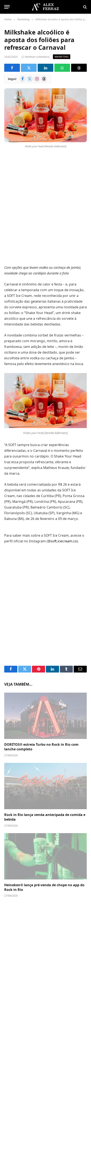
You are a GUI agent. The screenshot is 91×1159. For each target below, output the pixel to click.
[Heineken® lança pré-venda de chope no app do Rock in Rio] (45, 856)
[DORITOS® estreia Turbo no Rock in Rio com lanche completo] (45, 716)
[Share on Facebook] (12, 68)
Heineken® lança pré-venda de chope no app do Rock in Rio (44, 887)
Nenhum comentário (37, 57)
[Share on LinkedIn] (45, 68)
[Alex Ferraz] (45, 7)
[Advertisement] (45, 207)
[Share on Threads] (79, 68)
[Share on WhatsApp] (62, 68)
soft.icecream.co (64, 541)
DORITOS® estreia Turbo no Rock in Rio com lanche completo (41, 746)
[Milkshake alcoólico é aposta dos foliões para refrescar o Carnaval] (45, 115)
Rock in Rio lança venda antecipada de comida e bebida (44, 817)
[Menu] (7, 7)
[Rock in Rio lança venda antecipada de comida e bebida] (45, 786)
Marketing (62, 56)
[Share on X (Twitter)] (29, 68)
